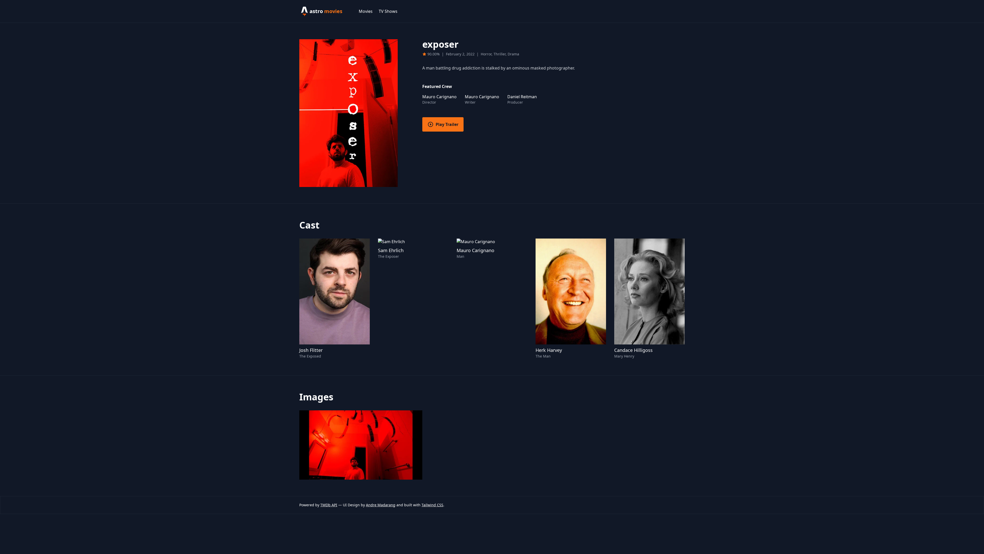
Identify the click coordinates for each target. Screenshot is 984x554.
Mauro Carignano (475, 250)
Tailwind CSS (432, 504)
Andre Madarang (380, 504)
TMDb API (328, 504)
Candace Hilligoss (633, 350)
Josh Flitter (311, 350)
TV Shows (388, 11)
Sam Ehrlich (391, 250)
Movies (366, 11)
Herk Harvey (549, 350)
